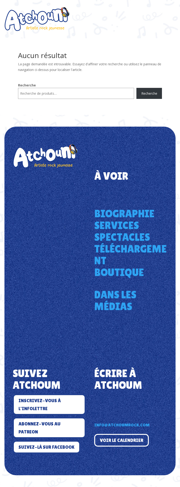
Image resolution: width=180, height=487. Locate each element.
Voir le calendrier (121, 440)
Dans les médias (115, 300)
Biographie (124, 213)
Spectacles (122, 237)
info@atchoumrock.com (122, 424)
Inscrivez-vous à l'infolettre (40, 404)
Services (116, 225)
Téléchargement (130, 255)
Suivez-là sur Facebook (47, 447)
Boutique (119, 272)
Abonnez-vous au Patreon (39, 427)
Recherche (27, 85)
